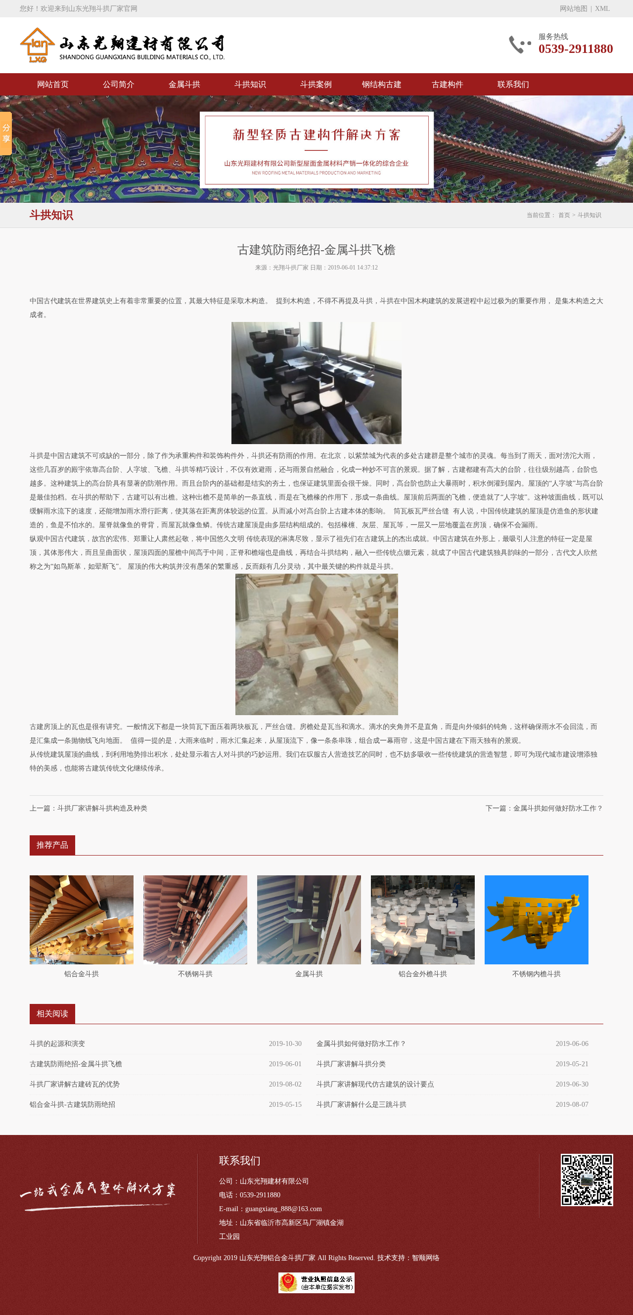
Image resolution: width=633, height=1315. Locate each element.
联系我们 (513, 84)
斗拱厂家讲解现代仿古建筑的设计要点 (375, 1084)
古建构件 (447, 84)
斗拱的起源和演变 (57, 1043)
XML (602, 8)
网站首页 (53, 84)
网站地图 (574, 8)
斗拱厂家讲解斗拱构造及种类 (102, 808)
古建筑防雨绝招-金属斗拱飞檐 (76, 1064)
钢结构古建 (382, 84)
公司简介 (119, 84)
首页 (564, 215)
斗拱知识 (250, 84)
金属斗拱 (184, 84)
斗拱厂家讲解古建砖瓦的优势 (75, 1084)
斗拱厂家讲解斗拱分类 (351, 1064)
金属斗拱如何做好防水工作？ (558, 808)
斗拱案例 (316, 84)
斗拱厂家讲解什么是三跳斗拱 (361, 1104)
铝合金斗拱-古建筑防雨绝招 (72, 1104)
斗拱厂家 (122, 45)
